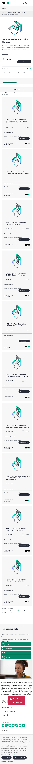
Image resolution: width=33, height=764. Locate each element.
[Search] (23, 2)
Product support (9, 648)
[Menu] (30, 2)
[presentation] (31, 81)
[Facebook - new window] (16, 725)
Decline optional (20, 758)
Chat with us (11, 72)
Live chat (7, 644)
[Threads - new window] (13, 725)
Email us (7, 652)
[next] (30, 610)
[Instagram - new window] (9, 725)
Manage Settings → (7, 761)
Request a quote (24, 138)
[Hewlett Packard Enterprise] (5, 2)
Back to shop (4, 12)
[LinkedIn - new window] (3, 725)
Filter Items (17, 89)
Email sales (5, 715)
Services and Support (12, 12)
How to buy (8, 657)
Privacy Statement (9, 754)
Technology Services (21, 12)
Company (5, 730)
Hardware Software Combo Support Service (10, 14)
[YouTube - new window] (20, 725)
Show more (5, 54)
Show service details (8, 132)
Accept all (6, 758)
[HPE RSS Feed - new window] (23, 725)
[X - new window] (6, 725)
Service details (5, 68)
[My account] (26, 2)
